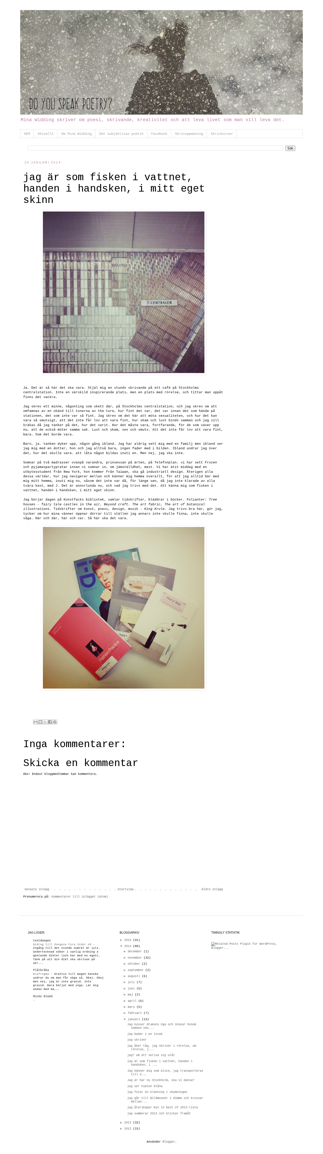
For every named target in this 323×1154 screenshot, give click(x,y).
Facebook (159, 134)
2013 (128, 1122)
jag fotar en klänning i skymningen (157, 1092)
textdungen (42, 940)
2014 (128, 946)
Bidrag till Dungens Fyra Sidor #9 (63, 944)
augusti (135, 976)
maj (131, 994)
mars (132, 1007)
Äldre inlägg (212, 889)
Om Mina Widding (76, 134)
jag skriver (137, 1040)
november (136, 958)
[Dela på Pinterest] (54, 721)
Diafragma (42, 974)
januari (135, 1019)
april (133, 1001)
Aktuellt (46, 134)
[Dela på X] (45, 721)
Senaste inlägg (36, 889)
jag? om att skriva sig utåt (151, 1055)
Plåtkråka (41, 970)
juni (132, 988)
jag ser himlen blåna (145, 1086)
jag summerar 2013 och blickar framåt (159, 1113)
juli (132, 982)
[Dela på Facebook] (49, 721)
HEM (27, 134)
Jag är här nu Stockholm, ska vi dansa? (160, 1080)
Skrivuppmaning (189, 134)
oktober (135, 964)
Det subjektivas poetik (121, 134)
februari (136, 1013)
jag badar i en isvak (145, 1034)
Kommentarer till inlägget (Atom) (79, 897)
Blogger (169, 1142)
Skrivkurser (222, 134)
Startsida (125, 889)
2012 (128, 1129)
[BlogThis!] (40, 721)
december (136, 951)
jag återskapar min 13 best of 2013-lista (162, 1107)
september (136, 970)
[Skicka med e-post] (35, 721)
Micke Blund (42, 996)
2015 (128, 940)
